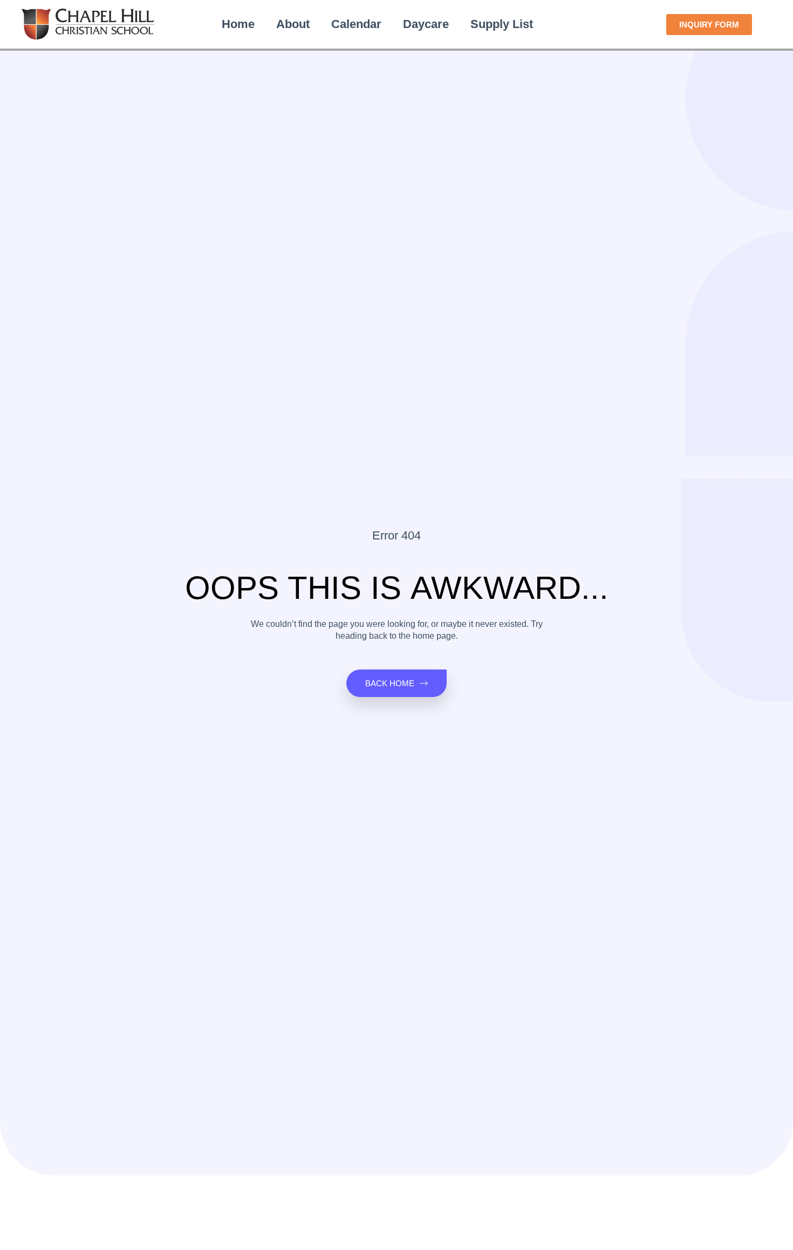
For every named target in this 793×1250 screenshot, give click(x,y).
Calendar (356, 24)
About (293, 24)
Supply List (501, 24)
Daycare (426, 24)
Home (238, 24)
